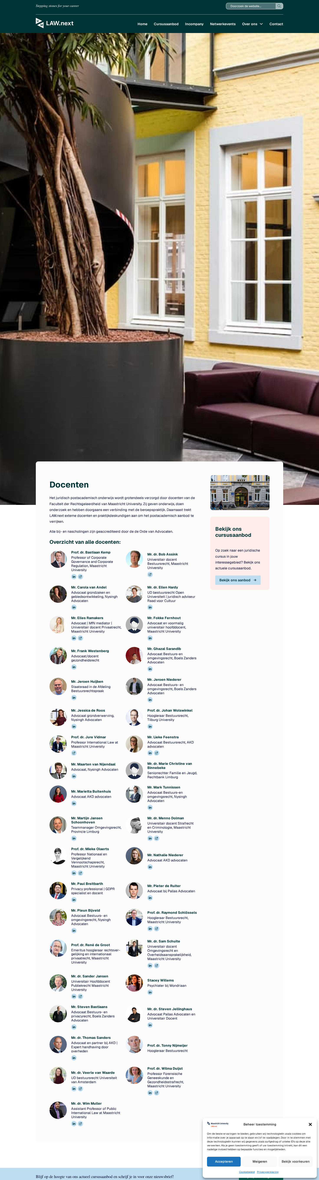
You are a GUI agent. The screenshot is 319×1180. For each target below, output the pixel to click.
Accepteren (224, 1161)
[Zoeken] (279, 6)
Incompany (194, 24)
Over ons (249, 24)
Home (142, 24)
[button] (310, 1124)
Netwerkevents (223, 24)
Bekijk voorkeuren (296, 1161)
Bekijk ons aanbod (234, 580)
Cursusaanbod (166, 24)
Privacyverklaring (267, 1172)
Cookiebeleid (247, 1172)
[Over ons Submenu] (261, 24)
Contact (276, 24)
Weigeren (259, 1161)
